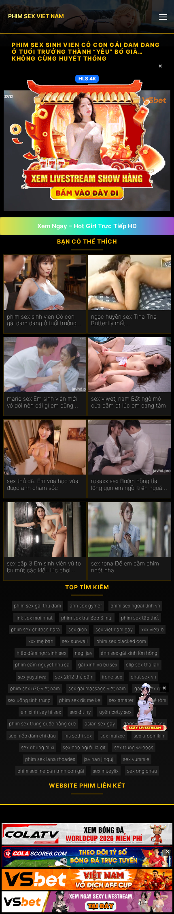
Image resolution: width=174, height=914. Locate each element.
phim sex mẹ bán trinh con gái (50, 771)
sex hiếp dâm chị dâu (32, 736)
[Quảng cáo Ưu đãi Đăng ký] (87, 856)
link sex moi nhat (34, 618)
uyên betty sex (115, 712)
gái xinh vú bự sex (97, 665)
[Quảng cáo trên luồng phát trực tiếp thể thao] (87, 901)
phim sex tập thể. (140, 618)
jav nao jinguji (99, 759)
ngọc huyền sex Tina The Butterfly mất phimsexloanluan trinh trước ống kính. (127, 320)
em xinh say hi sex (41, 712)
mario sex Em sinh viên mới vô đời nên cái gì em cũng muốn (42, 402)
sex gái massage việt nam (97, 688)
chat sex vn (143, 677)
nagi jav (83, 653)
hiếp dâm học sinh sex (41, 653)
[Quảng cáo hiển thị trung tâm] (87, 139)
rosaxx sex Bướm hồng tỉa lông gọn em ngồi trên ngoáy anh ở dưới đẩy (128, 485)
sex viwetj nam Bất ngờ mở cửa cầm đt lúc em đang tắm (128, 402)
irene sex (112, 677)
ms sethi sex (78, 736)
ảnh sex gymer (86, 606)
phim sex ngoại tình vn (135, 606)
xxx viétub (152, 629)
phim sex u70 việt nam (35, 688)
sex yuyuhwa (32, 677)
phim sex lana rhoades (50, 759)
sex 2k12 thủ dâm (74, 677)
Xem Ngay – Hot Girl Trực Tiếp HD (87, 226)
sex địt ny (80, 712)
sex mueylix (106, 771)
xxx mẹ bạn (40, 641)
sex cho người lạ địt (84, 747)
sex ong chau (142, 771)
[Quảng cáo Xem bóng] (87, 833)
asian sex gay (100, 724)
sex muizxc (112, 736)
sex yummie (136, 759)
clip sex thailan (142, 665)
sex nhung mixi (37, 747)
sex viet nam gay (114, 629)
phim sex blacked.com (121, 641)
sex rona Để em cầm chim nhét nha (125, 567)
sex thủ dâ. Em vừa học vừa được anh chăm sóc (43, 484)
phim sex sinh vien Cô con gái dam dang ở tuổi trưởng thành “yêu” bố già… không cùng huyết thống (41, 320)
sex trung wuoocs (133, 747)
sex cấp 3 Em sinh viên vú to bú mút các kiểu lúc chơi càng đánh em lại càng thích (44, 567)
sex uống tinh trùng (29, 700)
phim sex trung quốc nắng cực (42, 724)
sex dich (77, 629)
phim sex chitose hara (35, 629)
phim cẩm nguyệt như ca (42, 665)
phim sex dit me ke (79, 700)
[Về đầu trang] (156, 904)
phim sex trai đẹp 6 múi (86, 618)
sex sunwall (75, 641)
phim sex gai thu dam (37, 606)
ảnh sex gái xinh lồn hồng (129, 653)
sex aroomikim (150, 736)
